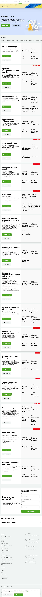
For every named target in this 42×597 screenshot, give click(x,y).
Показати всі (4, 578)
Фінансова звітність (5, 538)
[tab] (2, 40)
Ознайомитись (32, 563)
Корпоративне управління (6, 536)
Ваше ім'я (23, 493)
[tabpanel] (21, 263)
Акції (2, 568)
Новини (2, 534)
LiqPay (2, 572)
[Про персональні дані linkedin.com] (11, 587)
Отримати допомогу (30, 511)
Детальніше (4, 6)
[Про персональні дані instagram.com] (5, 587)
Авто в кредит (3, 574)
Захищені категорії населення (6, 559)
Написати (31, 557)
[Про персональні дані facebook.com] (8, 587)
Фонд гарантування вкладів (6, 557)
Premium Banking (27, 1)
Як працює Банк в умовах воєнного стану (6, 561)
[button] (40, 2)
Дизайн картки (4, 575)
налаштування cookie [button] (24, 591)
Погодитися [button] (18, 594)
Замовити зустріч (16, 25)
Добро (2, 570)
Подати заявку (5, 25)
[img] (4, 2)
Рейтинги (2, 539)
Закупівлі (2, 541)
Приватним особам (13, 1)
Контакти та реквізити (5, 550)
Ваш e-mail (23, 504)
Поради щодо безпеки (5, 555)
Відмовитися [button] (7, 594)
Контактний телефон (26, 499)
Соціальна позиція (4, 543)
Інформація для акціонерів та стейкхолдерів (6, 545)
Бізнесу (20, 1)
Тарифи (2, 552)
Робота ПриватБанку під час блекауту (6, 564)
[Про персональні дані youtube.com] (2, 587)
